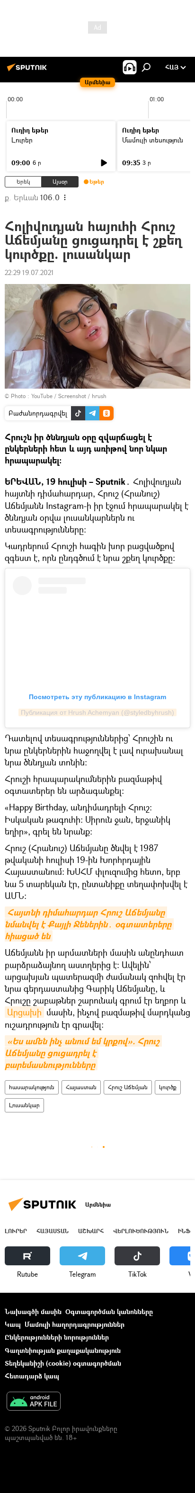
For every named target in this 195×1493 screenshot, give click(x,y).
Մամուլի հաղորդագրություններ (74, 1324)
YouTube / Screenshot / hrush (68, 396)
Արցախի (24, 1012)
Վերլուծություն (140, 1231)
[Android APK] (33, 1402)
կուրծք (168, 1087)
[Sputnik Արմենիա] (28, 70)
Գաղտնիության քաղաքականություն (63, 1350)
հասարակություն (31, 1087)
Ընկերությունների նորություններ (57, 1337)
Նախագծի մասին (33, 1311)
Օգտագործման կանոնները (109, 1311)
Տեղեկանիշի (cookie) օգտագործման (63, 1363)
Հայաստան (81, 1087)
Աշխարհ (91, 1231)
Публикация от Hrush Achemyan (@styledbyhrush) (97, 712)
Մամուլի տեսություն (152, 139)
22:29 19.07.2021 (29, 272)
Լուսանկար (24, 1105)
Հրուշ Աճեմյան (128, 1087)
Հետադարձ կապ (32, 1375)
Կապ (13, 1324)
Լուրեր (22, 139)
